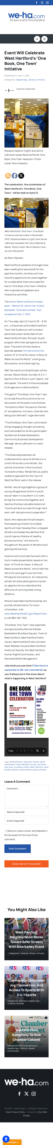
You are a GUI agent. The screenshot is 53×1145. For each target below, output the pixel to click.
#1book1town (16, 761)
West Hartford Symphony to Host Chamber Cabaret (26, 1035)
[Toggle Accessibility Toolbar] (6, 1139)
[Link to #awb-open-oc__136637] (37, 39)
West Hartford (36, 767)
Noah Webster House (26, 764)
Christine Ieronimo (33, 350)
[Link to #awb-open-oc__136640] (44, 39)
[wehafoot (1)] (26, 1078)
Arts (21, 1045)
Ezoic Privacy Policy (15, 1112)
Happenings (21, 79)
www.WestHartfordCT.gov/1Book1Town (25, 613)
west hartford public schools (32, 769)
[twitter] (42, 2)
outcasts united (21, 767)
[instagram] (47, 2)
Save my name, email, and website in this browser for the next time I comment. (26, 835)
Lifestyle (32, 79)
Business (23, 1001)
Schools (41, 79)
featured (28, 761)
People (32, 953)
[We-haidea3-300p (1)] (26, 13)
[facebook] (36, 2)
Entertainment (30, 1045)
